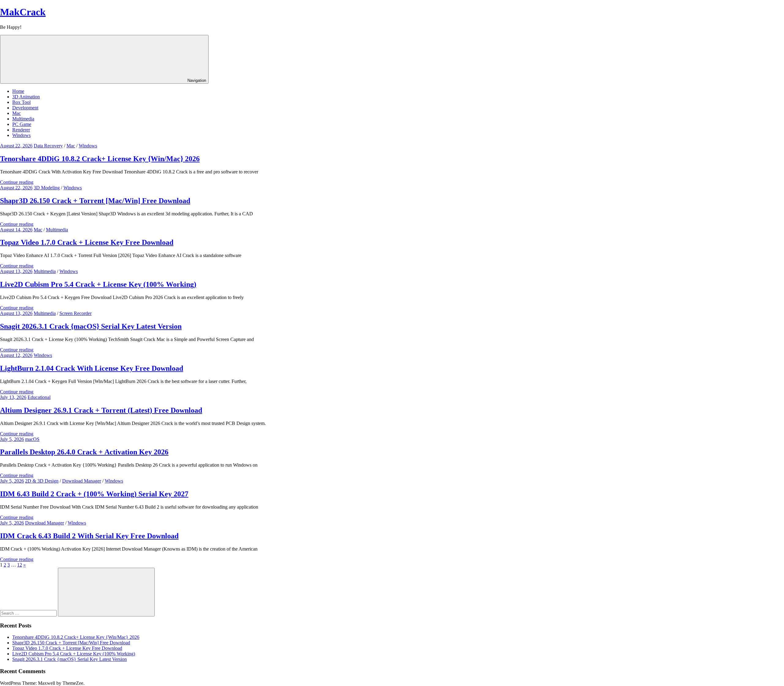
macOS (32, 439)
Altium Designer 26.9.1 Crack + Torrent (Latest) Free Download (101, 410)
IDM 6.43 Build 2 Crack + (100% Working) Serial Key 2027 (94, 494)
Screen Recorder (75, 313)
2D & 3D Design (41, 480)
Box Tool (21, 102)
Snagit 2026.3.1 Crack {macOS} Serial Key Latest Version (91, 326)
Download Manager (81, 480)
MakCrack (23, 11)
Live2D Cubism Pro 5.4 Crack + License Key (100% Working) (98, 284)
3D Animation (26, 96)
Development (25, 107)
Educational (39, 397)
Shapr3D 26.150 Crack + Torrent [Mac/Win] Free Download (95, 201)
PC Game (21, 124)
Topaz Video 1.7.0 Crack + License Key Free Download (86, 242)
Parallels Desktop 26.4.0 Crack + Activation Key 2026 (84, 452)
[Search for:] (29, 613)
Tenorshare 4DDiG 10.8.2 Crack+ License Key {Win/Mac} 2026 (100, 159)
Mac (16, 113)
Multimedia (23, 118)
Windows (21, 135)
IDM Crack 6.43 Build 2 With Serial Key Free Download (89, 536)
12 (19, 564)
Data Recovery (48, 145)
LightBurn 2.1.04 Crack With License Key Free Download (91, 368)
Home (18, 91)
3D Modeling (47, 187)
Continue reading (16, 182)
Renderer (21, 129)
